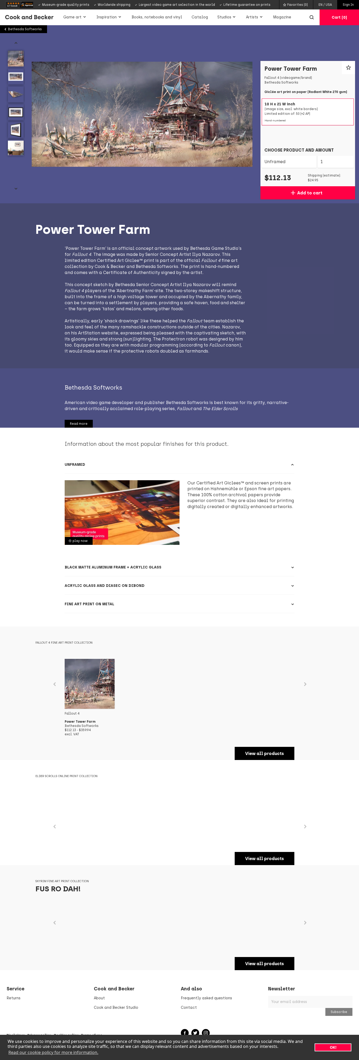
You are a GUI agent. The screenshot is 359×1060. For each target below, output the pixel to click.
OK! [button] (333, 1047)
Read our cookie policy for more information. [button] (53, 1052)
